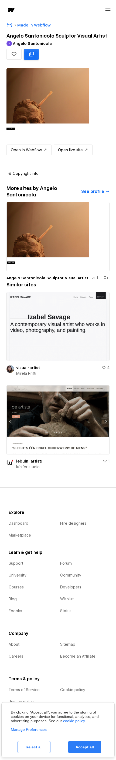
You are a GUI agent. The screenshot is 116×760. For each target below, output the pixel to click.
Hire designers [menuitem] (73, 523)
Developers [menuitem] (70, 587)
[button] (14, 54)
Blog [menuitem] (13, 599)
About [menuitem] (14, 644)
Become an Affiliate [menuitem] (77, 656)
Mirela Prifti (26, 373)
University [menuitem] (17, 575)
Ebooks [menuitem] (15, 611)
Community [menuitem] (70, 575)
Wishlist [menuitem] (67, 599)
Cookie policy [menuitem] (72, 690)
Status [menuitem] (65, 611)
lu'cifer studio (28, 467)
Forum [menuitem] (66, 563)
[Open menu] (108, 9)
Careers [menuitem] (16, 656)
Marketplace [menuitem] (20, 535)
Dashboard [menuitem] (18, 523)
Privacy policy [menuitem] (21, 701)
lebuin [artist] (29, 461)
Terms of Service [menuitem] (24, 690)
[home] (10, 10)
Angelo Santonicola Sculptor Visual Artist (47, 278)
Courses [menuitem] (16, 587)
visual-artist (28, 368)
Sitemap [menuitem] (67, 644)
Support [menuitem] (16, 563)
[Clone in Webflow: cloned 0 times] (31, 54)
